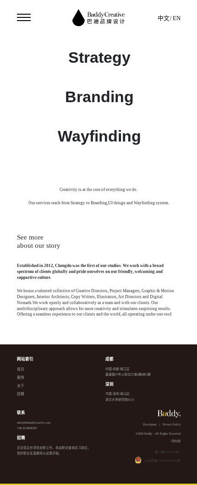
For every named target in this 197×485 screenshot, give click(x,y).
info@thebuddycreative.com (33, 422)
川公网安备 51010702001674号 (162, 460)
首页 (20, 369)
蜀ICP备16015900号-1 (168, 452)
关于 (20, 386)
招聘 (20, 394)
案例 (20, 378)
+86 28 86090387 (27, 428)
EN (177, 18)
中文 (164, 18)
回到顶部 (176, 441)
